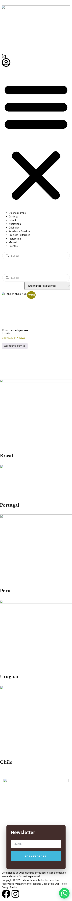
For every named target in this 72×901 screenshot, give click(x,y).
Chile (6, 762)
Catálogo (13, 216)
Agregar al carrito (14, 346)
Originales (14, 228)
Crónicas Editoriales (19, 235)
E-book (12, 220)
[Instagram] (15, 893)
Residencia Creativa (19, 231)
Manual (13, 242)
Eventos (13, 246)
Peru (5, 590)
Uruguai (9, 676)
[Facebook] (6, 893)
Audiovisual (15, 224)
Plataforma (15, 239)
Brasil (6, 455)
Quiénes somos (17, 213)
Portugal (9, 505)
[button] (36, 141)
